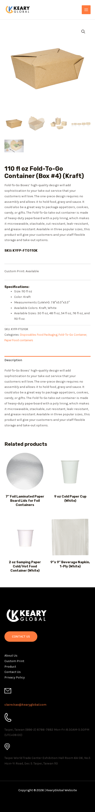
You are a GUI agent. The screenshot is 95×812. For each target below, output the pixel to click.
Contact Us (12, 672)
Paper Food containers (18, 340)
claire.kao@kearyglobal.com (25, 705)
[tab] (47, 360)
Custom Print (14, 661)
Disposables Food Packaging (38, 334)
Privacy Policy (14, 677)
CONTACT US (21, 636)
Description (13, 360)
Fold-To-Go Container (72, 334)
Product (10, 666)
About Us (10, 655)
